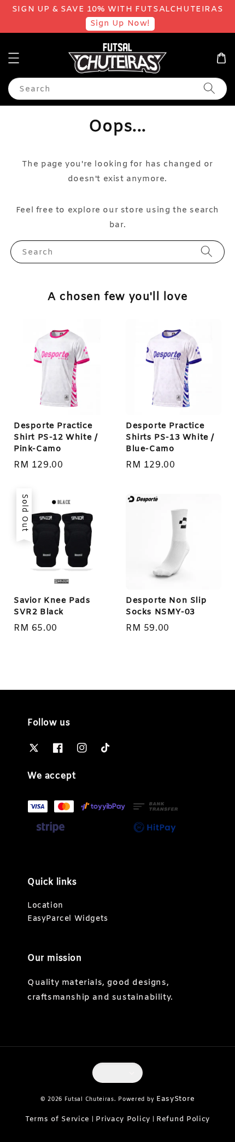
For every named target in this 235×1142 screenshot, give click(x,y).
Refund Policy (183, 1119)
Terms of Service (57, 1119)
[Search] (209, 88)
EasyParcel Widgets (67, 919)
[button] (14, 58)
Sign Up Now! (120, 23)
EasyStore (175, 1099)
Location (45, 906)
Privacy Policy (123, 1119)
